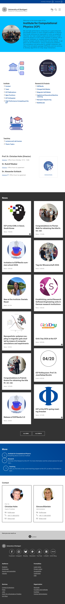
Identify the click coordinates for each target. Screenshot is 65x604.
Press (3, 589)
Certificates (37, 573)
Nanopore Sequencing (44, 100)
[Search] (55, 9)
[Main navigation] (59, 9)
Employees (5, 569)
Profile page (11, 512)
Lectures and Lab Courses (13, 141)
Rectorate (36, 587)
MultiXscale (41, 103)
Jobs (3, 592)
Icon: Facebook (11, 551)
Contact (8, 86)
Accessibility (37, 571)
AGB (35, 575)
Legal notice (37, 567)
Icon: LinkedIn (46, 551)
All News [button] (26, 433)
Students (4, 567)
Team (7, 89)
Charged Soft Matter (43, 89)
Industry (4, 573)
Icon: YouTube (39, 551)
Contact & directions (8, 587)
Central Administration (40, 594)
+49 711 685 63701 (13, 515)
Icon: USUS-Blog (53, 551)
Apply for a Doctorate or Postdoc (11, 594)
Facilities (36, 592)
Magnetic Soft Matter (44, 92)
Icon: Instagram (18, 551)
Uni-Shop (5, 596)
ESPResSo (40, 86)
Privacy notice (38, 569)
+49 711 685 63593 (45, 515)
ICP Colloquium (10, 98)
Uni (46, 1)
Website (4, 160)
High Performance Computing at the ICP (17, 101)
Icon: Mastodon (32, 551)
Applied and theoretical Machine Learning (47, 96)
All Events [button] (38, 433)
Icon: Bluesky (25, 551)
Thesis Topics (9, 144)
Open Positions (10, 95)
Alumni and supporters (9, 571)
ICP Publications (10, 92)
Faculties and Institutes (41, 589)
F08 (57, 1)
